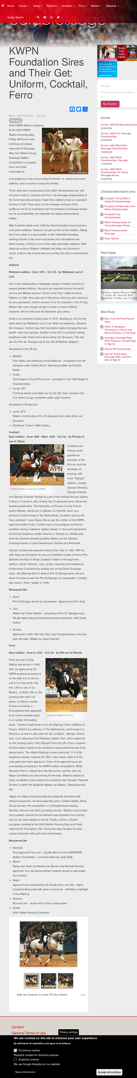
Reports (51, 6)
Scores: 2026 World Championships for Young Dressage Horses (114, 172)
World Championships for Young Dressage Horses (118, 224)
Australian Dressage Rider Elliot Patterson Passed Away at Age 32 (120, 340)
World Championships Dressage (116, 232)
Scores (23, 6)
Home (10, 6)
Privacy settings (69, 1032)
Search (111, 104)
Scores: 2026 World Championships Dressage (114, 159)
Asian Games (112, 238)
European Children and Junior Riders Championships (120, 207)
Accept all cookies (109, 1072)
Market (95, 6)
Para (82, 6)
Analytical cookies (29, 1059)
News (36, 6)
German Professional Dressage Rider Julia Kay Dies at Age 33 (118, 357)
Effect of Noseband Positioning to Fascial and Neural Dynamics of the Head (120, 329)
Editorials (111, 6)
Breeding (15, 120)
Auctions (67, 6)
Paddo (16, 908)
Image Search (15, 17)
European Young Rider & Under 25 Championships (118, 200)
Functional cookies (29, 1050)
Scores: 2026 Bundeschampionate (119, 124)
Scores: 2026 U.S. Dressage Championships (116, 135)
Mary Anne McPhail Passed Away (119, 320)
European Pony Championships (113, 215)
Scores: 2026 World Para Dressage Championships (114, 147)
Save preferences (25, 1071)
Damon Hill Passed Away (118, 348)
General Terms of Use (29, 1033)
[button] (103, 278)
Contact (18, 1027)
